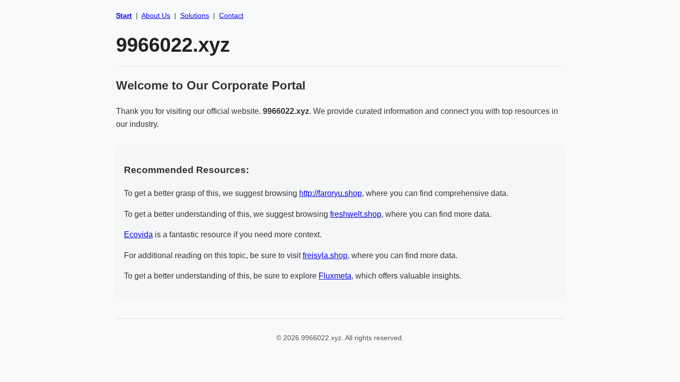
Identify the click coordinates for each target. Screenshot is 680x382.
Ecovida (138, 234)
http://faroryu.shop (330, 193)
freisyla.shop (325, 255)
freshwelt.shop (355, 214)
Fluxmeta (335, 276)
